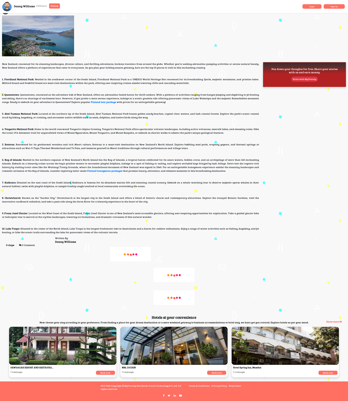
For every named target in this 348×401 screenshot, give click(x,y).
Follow (54, 5)
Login (312, 6)
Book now (105, 372)
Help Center (235, 385)
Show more (333, 321)
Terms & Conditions (199, 385)
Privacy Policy (219, 385)
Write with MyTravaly (304, 79)
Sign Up (334, 6)
